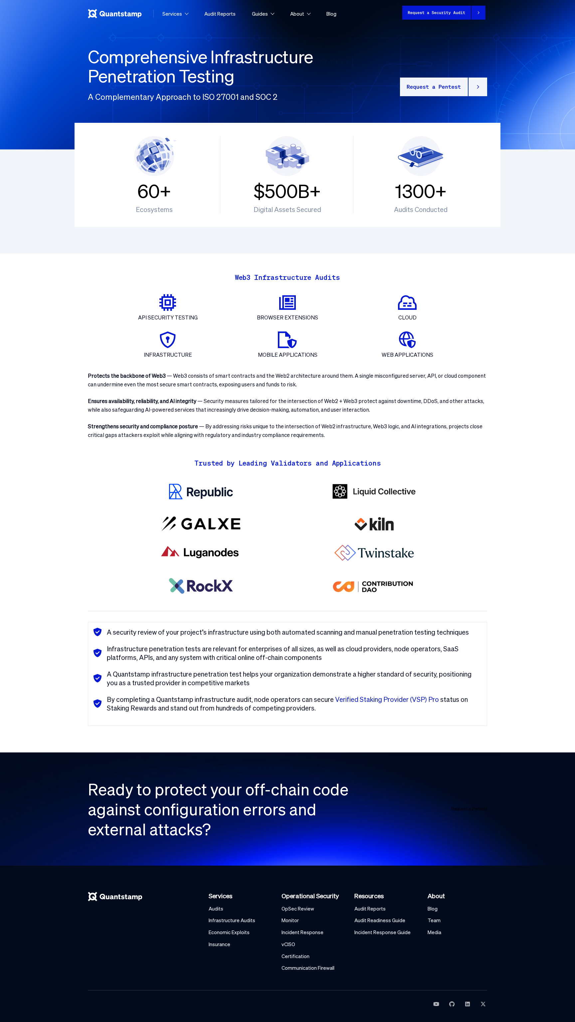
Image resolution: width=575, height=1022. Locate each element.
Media (434, 932)
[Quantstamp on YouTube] (436, 1004)
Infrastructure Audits (232, 920)
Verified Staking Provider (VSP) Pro (387, 699)
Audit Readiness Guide (379, 920)
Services (172, 13)
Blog (331, 13)
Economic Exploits (229, 932)
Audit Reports (220, 13)
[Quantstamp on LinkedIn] (468, 1004)
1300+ (421, 190)
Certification (295, 956)
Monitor (290, 920)
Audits (216, 909)
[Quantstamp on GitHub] (452, 1004)
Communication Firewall (308, 968)
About (297, 13)
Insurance (219, 944)
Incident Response (302, 932)
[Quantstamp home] (115, 13)
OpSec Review (298, 909)
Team (434, 920)
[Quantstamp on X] (483, 1004)
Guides (260, 13)
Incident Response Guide (382, 932)
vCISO (288, 944)
